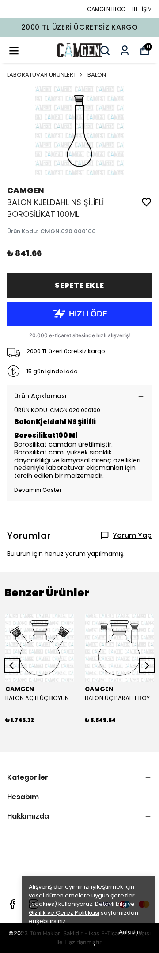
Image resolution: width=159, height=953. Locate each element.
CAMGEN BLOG (106, 9)
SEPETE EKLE (79, 285)
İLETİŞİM (142, 9)
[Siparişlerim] (124, 50)
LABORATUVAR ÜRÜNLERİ (41, 75)
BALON (96, 75)
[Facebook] (12, 904)
